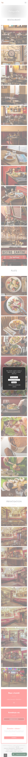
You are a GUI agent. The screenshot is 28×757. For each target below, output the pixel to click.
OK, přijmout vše (14, 377)
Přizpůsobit (14, 382)
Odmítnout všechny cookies (14, 379)
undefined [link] (14, 386)
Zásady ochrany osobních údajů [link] (14, 384)
